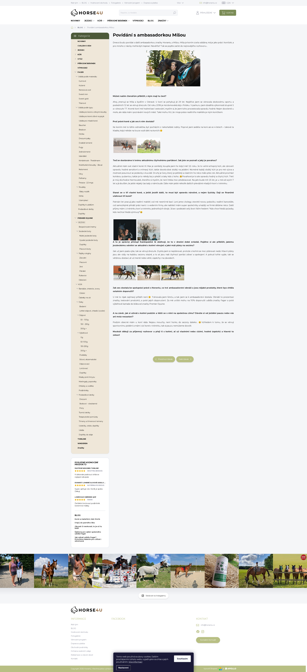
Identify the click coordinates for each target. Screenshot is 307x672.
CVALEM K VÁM (84, 46)
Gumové (82, 81)
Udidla (81, 430)
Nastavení (123, 668)
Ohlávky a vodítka (86, 386)
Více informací (135, 662)
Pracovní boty (85, 249)
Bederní (82, 306)
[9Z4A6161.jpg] (148, 145)
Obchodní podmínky (79, 647)
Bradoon (82, 130)
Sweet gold (83, 99)
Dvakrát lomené (85, 143)
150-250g (84, 346)
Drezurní (83, 399)
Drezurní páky (84, 138)
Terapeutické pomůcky (88, 417)
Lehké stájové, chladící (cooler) (92, 311)
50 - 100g (85, 320)
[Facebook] (198, 631)
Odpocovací (84, 364)
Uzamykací (83, 200)
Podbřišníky (84, 390)
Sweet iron (83, 94)
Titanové (82, 103)
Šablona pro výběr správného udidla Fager (88, 533)
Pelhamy (82, 178)
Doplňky (81, 214)
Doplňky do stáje (86, 435)
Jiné (81, 267)
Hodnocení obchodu (99, 3)
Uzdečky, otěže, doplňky (89, 426)
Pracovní (83, 262)
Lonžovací (83, 368)
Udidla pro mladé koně (88, 121)
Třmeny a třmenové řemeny (91, 421)
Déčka (81, 134)
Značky (81, 448)
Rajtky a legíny (85, 253)
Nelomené (83, 169)
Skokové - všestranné (88, 404)
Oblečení (82, 280)
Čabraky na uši (85, 298)
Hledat (174, 13)
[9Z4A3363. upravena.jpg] (124, 145)
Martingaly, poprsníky (88, 381)
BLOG (84, 3)
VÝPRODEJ (82, 68)
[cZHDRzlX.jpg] (124, 272)
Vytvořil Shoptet (210, 669)
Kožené (82, 85)
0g (82, 337)
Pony (81, 408)
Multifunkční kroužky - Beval (90, 165)
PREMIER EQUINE (85, 218)
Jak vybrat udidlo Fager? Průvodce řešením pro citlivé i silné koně (88, 539)
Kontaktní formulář (208, 640)
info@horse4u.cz (208, 625)
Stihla (81, 196)
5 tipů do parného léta (85, 523)
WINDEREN (82, 443)
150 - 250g (85, 324)
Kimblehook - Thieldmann (89, 161)
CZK (229, 3)
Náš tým (74, 3)
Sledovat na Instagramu (156, 596)
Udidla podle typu (85, 108)
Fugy (81, 147)
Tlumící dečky (84, 412)
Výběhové (83, 333)
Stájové (82, 315)
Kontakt (74, 659)
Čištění (82, 293)
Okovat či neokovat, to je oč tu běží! (88, 527)
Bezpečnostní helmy (87, 227)
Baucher (82, 125)
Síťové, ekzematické (87, 359)
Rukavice (82, 275)
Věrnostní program (132, 3)
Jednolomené (84, 152)
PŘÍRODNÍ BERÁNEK (86, 63)
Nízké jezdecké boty (88, 236)
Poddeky (83, 355)
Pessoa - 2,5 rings (86, 183)
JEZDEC (81, 50)
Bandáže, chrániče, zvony (89, 289)
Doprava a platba (151, 3)
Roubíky (82, 187)
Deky (81, 302)
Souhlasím (182, 659)
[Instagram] (202, 631)
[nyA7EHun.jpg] (148, 236)
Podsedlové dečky (86, 209)
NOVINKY (82, 41)
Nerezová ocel (85, 90)
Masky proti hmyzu (87, 377)
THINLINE (82, 439)
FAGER (81, 72)
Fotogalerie (116, 3)
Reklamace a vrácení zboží (82, 655)
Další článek (184, 359)
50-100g (84, 342)
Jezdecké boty (85, 231)
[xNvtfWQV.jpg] (172, 272)
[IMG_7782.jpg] (148, 272)
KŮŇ (79, 54)
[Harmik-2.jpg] (124, 236)
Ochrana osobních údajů (81, 651)
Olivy (81, 174)
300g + (84, 329)
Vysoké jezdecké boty (88, 240)
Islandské (83, 156)
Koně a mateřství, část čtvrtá (87, 519)
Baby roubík (84, 191)
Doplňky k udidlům (86, 205)
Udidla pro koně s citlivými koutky (93, 112)
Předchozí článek (165, 359)
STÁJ (80, 59)
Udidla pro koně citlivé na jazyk (91, 116)
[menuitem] (76, 20)
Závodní (82, 258)
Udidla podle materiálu (87, 77)
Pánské (82, 271)
